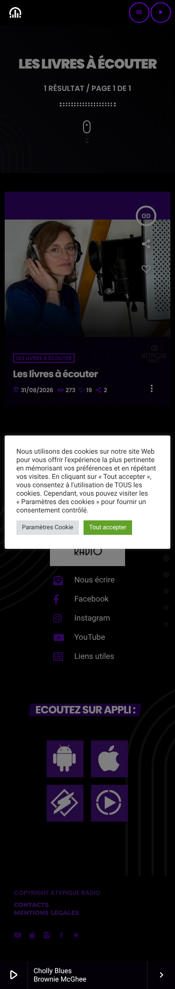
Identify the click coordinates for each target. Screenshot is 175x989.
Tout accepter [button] (107, 527)
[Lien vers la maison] (15, 12)
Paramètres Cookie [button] (47, 527)
